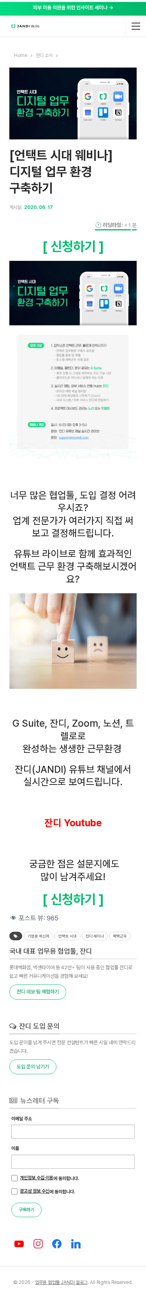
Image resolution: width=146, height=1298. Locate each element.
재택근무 (120, 936)
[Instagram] (37, 1244)
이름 (15, 1148)
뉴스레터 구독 (39, 1101)
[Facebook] (57, 1244)
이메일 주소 (21, 1118)
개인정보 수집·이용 (36, 1177)
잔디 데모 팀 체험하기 (38, 992)
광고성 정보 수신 (34, 1191)
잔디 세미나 (95, 936)
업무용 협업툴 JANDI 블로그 (61, 1282)
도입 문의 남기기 (33, 1067)
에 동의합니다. (49, 1178)
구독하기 (26, 1209)
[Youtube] (18, 1244)
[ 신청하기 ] (73, 246)
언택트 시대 (67, 936)
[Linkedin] (76, 1244)
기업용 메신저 (38, 936)
